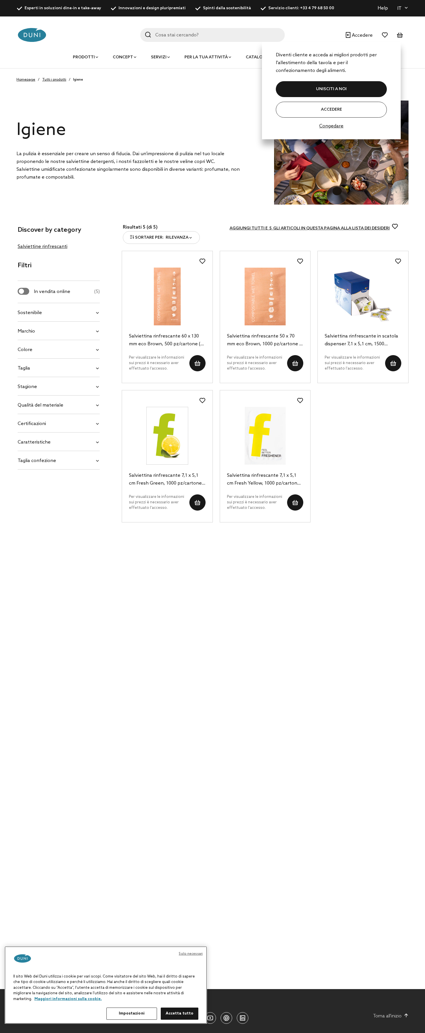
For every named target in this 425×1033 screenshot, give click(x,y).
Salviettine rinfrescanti (42, 246)
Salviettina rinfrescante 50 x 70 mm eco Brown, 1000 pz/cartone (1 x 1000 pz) (265, 340)
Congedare (331, 126)
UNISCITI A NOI (331, 89)
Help (383, 8)
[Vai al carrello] (400, 35)
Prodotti (84, 57)
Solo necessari (191, 954)
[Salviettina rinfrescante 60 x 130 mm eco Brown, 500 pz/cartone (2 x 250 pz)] (167, 296)
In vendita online (67, 291)
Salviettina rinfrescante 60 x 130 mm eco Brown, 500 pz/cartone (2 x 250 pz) (166, 340)
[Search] (148, 34)
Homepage (25, 80)
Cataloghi (258, 57)
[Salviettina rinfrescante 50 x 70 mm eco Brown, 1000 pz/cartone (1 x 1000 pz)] (265, 296)
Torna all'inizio (387, 1016)
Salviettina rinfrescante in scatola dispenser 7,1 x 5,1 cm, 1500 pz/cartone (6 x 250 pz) (361, 340)
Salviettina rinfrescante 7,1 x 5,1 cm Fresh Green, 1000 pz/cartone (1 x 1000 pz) (165, 480)
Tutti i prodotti (54, 80)
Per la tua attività (206, 57)
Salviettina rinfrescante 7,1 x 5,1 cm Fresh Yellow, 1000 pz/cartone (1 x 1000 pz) (263, 480)
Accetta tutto (180, 1013)
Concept (123, 57)
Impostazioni (132, 1013)
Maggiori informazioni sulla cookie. (68, 999)
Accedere (331, 109)
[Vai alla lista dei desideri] (385, 35)
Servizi (159, 57)
